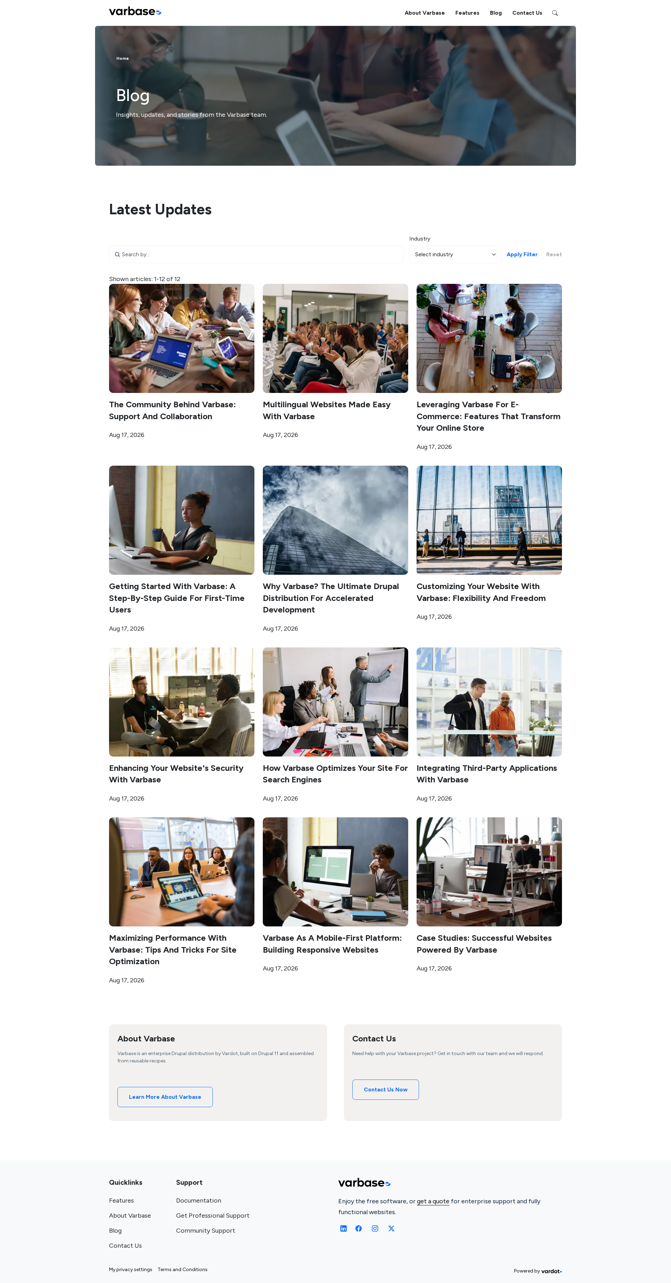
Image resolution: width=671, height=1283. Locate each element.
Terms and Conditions (183, 1270)
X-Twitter (390, 1228)
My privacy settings (130, 1270)
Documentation (198, 1200)
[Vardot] (551, 1271)
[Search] (555, 13)
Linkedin (343, 1228)
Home (122, 58)
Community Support (205, 1230)
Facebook (359, 1228)
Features (467, 12)
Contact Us (527, 12)
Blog (496, 12)
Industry (419, 238)
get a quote (433, 1201)
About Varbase (425, 12)
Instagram (375, 1228)
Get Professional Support (213, 1215)
